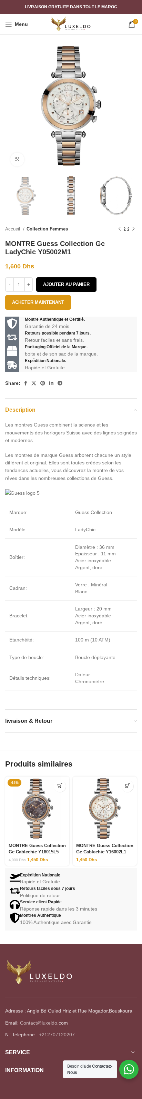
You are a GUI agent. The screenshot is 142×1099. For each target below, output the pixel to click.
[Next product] (133, 228)
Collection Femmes (47, 229)
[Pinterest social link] (42, 383)
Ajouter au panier (66, 284)
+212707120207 (57, 1034)
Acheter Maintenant (38, 302)
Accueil (13, 229)
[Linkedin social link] (51, 383)
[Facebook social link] (25, 383)
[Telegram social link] (59, 383)
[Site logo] (71, 24)
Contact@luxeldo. (39, 1023)
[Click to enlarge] (17, 159)
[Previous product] (119, 228)
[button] (60, 786)
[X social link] (33, 383)
